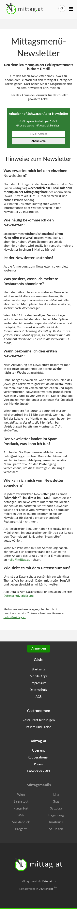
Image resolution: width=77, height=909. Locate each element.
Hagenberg (56, 815)
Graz (56, 801)
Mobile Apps (38, 676)
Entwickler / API (38, 771)
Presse (38, 764)
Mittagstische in (38, 888)
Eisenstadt (21, 801)
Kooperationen (38, 757)
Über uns (38, 750)
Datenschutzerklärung (19, 596)
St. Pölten (56, 829)
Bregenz (21, 829)
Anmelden (38, 648)
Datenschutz (38, 690)
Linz (56, 795)
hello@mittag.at (19, 559)
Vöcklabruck (21, 822)
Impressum (38, 683)
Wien (21, 795)
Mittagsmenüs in (38, 881)
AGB (39, 697)
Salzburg (56, 808)
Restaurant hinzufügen (39, 720)
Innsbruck (56, 822)
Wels (21, 815)
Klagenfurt (21, 808)
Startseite (38, 669)
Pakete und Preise (38, 727)
